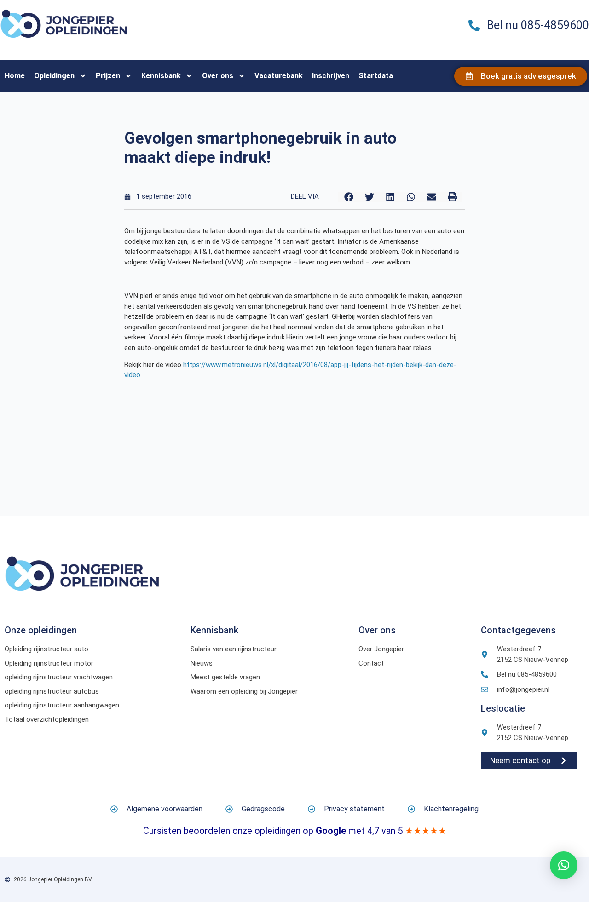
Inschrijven (330, 75)
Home (15, 75)
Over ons (217, 75)
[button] (348, 197)
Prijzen (108, 75)
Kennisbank (161, 75)
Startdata (375, 75)
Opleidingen (54, 75)
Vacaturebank (278, 75)
